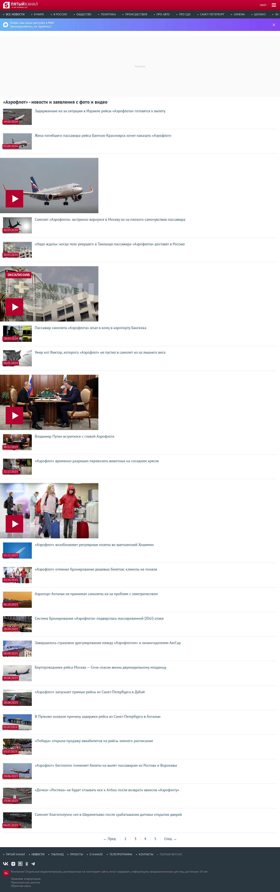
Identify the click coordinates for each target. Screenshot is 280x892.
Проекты (76, 854)
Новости (38, 854)
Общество (83, 14)
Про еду (185, 14)
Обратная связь (21, 886)
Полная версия (171, 854)
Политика (108, 14)
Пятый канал (15, 854)
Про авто (163, 14)
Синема (239, 14)
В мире (39, 14)
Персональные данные (25, 882)
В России (60, 14)
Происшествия (136, 14)
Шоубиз (260, 14)
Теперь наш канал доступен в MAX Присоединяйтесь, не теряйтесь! (32, 24)
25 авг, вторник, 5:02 (19, 7)
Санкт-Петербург (212, 14)
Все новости (15, 14)
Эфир (263, 5)
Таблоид (57, 854)
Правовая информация (26, 879)
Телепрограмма (120, 854)
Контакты (146, 854)
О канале (96, 854)
